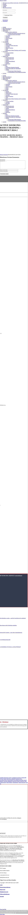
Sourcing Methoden (8, 781)
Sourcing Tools (23, 781)
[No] (16, 913)
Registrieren (5, 20)
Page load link (3, 909)
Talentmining (15, 782)
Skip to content (3, 0)
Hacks (5, 778)
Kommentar (2, 159)
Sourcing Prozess (16, 781)
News (20, 778)
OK (14, 913)
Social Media (10, 780)
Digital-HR (23, 777)
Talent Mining (9, 782)
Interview (9, 778)
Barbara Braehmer (4, 154)
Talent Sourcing (21, 782)
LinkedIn (13, 778)
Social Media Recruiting (18, 780)
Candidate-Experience (16, 777)
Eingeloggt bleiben (8, 15)
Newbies (17, 778)
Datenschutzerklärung (8, 913)
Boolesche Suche (7, 777)
